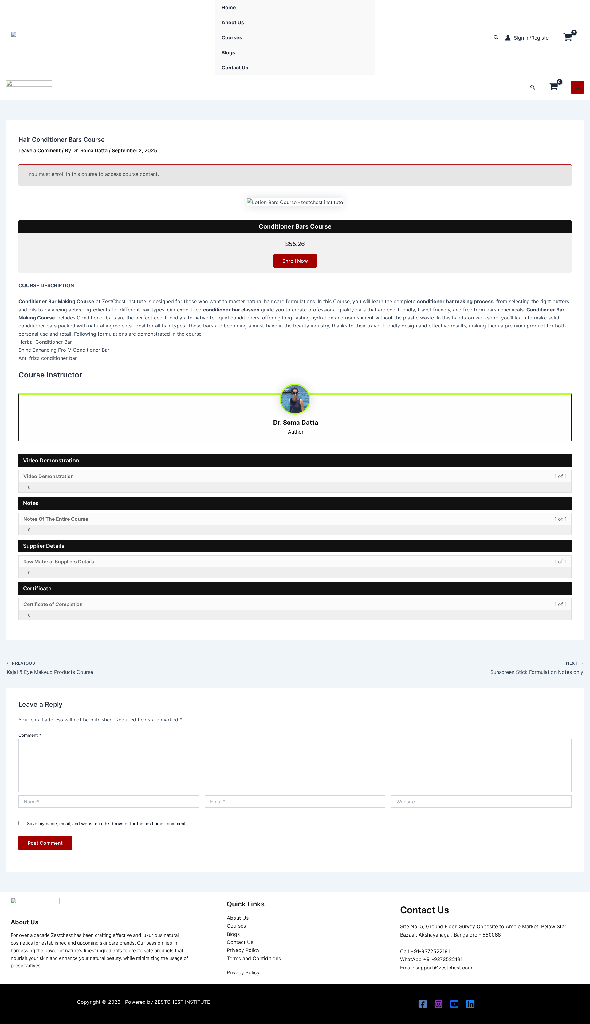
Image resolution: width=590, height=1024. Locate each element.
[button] (496, 37)
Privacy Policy (243, 950)
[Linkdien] (470, 1004)
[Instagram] (438, 1004)
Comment (29, 735)
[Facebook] (422, 1004)
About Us (233, 22)
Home (229, 7)
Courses (232, 37)
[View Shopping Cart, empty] (568, 37)
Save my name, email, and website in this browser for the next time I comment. (107, 823)
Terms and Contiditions (254, 958)
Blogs (228, 52)
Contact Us (235, 67)
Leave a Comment (39, 150)
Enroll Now (295, 261)
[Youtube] (454, 1004)
